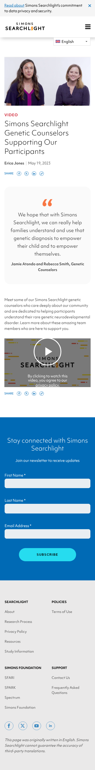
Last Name (15, 500)
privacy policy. (47, 385)
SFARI (9, 677)
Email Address (18, 525)
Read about (14, 5)
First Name (15, 475)
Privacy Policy (16, 631)
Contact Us (61, 677)
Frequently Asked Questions (65, 690)
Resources (13, 641)
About (10, 611)
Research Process (18, 621)
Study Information (19, 651)
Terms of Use (62, 611)
